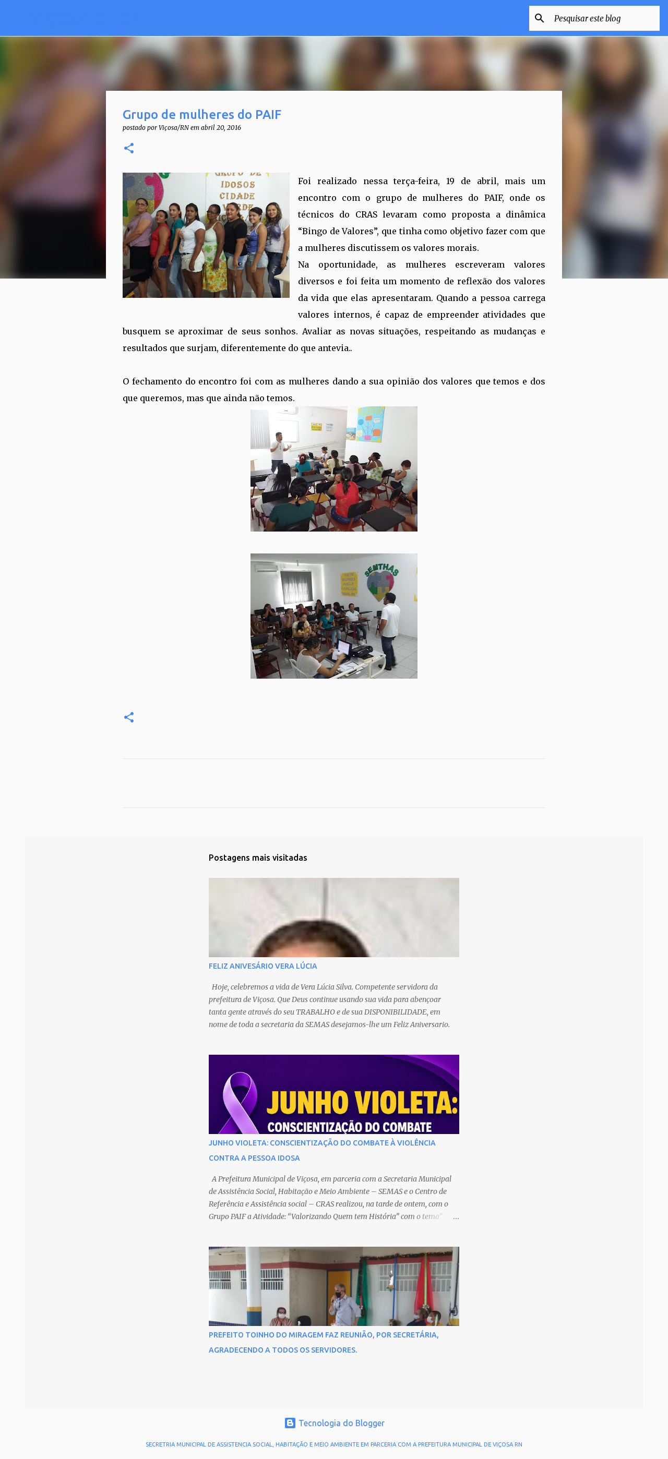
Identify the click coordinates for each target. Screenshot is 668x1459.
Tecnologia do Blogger (340, 1423)
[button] (129, 149)
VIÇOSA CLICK (84, 17)
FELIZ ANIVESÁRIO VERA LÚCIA (263, 966)
